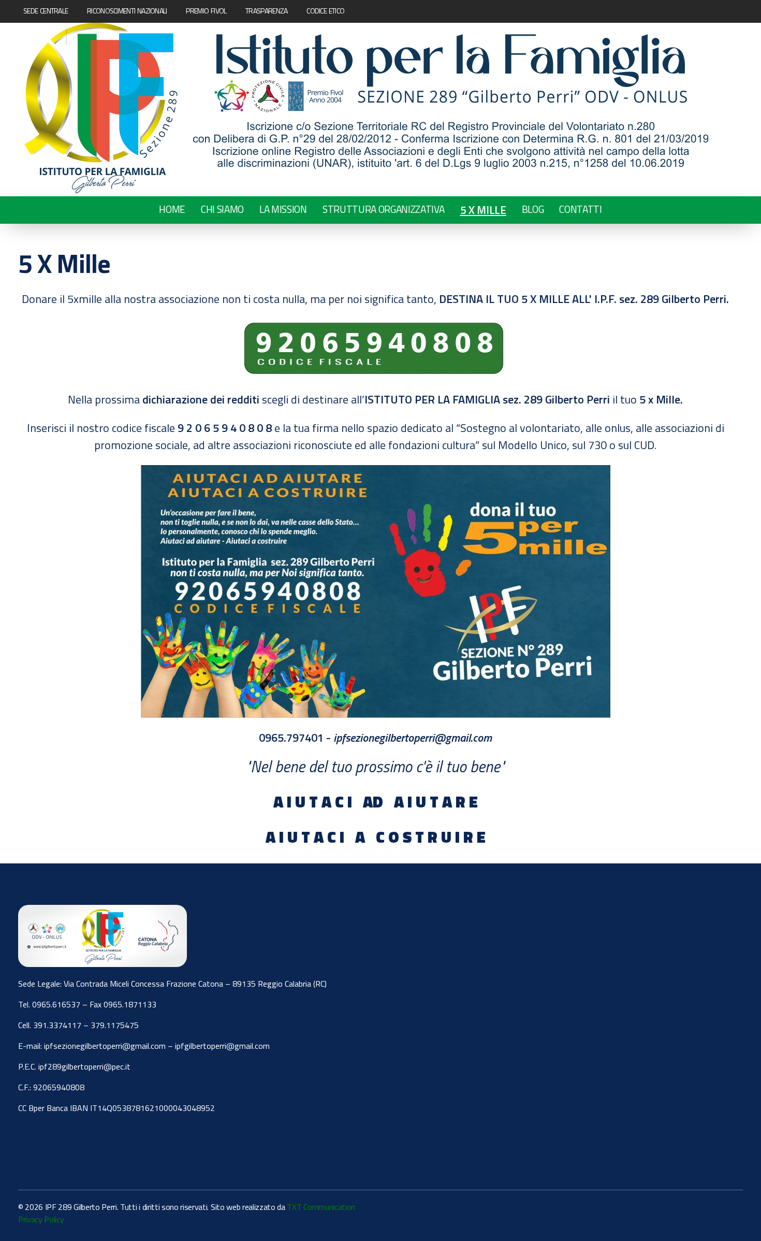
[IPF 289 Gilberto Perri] (366, 108)
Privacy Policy (41, 1219)
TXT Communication (321, 1207)
